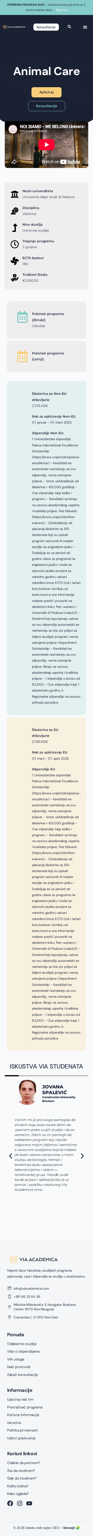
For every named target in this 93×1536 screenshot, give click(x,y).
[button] (85, 27)
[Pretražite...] (69, 27)
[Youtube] (29, 1503)
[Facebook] (10, 1503)
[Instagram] (20, 1503)
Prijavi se (61, 10)
